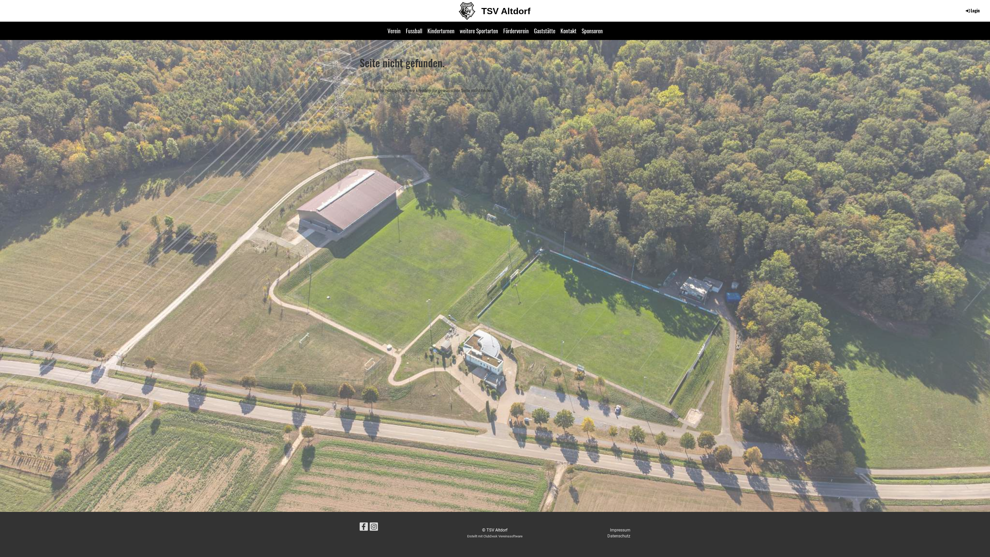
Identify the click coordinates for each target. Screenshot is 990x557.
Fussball (414, 31)
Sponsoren (592, 31)
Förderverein (516, 31)
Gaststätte (544, 31)
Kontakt (568, 31)
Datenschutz (618, 536)
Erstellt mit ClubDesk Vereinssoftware (495, 536)
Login (975, 10)
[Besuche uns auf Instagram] (374, 528)
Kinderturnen (441, 31)
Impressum (620, 530)
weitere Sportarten (479, 31)
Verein (394, 31)
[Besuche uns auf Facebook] (364, 528)
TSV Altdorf (506, 11)
